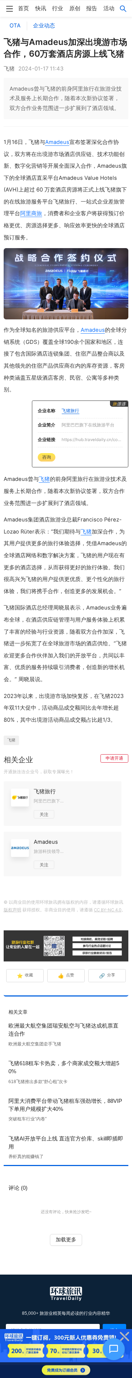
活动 (108, 8)
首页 (23, 8)
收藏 (25, 976)
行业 (57, 8)
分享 (107, 976)
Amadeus (57, 142)
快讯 (40, 8)
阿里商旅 (31, 213)
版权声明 (12, 909)
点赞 (66, 976)
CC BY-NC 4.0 (107, 909)
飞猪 (44, 479)
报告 (91, 8)
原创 (74, 8)
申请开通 (114, 758)
